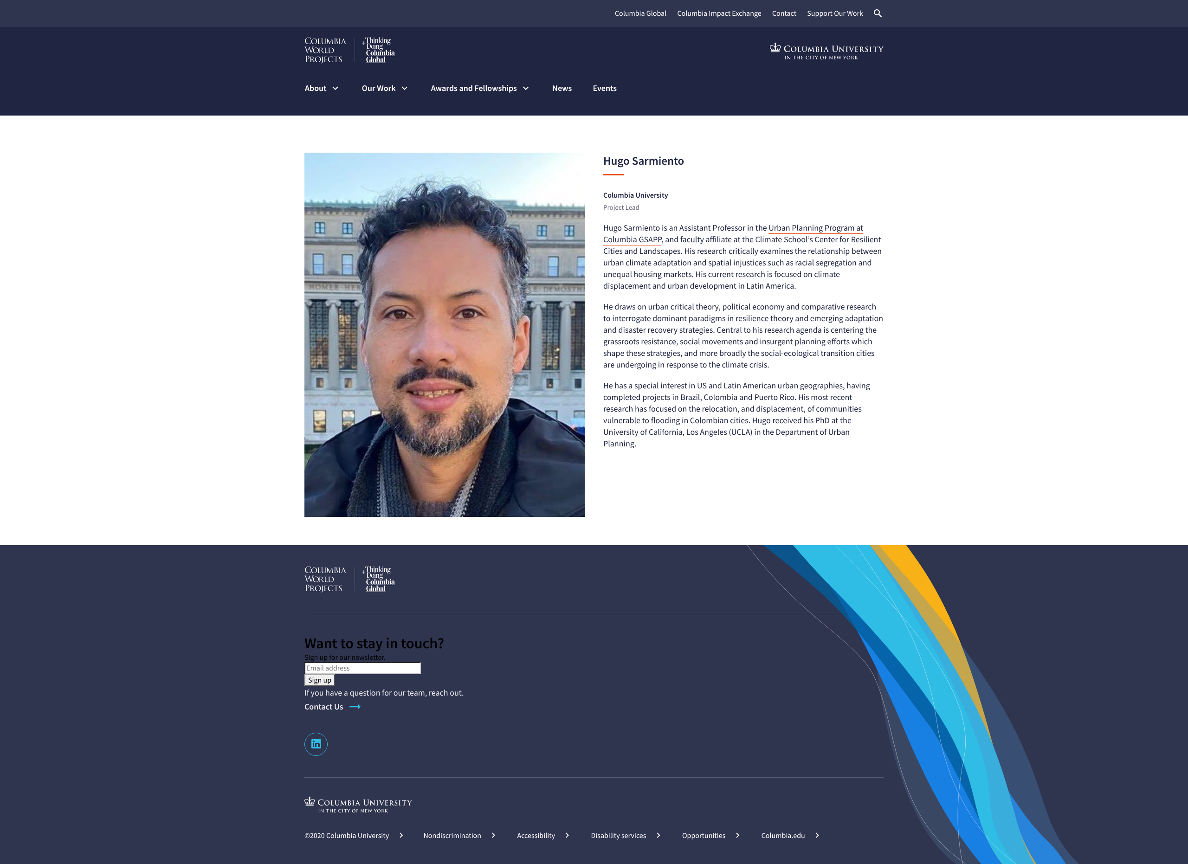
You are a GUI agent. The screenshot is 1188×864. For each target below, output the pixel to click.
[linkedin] (316, 744)
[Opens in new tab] (358, 804)
